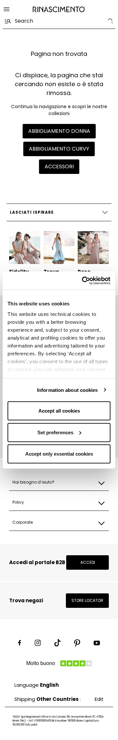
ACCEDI (87, 562)
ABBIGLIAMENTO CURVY (59, 149)
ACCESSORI (59, 166)
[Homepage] (59, 9)
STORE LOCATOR (87, 600)
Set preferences (55, 432)
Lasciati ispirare (32, 212)
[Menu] (6, 9)
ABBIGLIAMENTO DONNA (59, 131)
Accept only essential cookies (59, 454)
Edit (99, 699)
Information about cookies (67, 390)
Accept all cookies (59, 411)
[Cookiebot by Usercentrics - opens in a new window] (83, 280)
